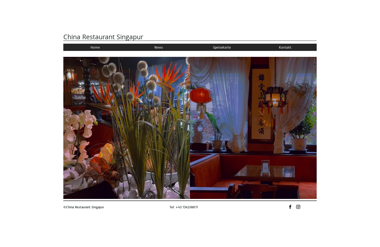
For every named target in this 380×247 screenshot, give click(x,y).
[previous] (74, 132)
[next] (305, 132)
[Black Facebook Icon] (290, 207)
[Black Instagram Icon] (298, 207)
